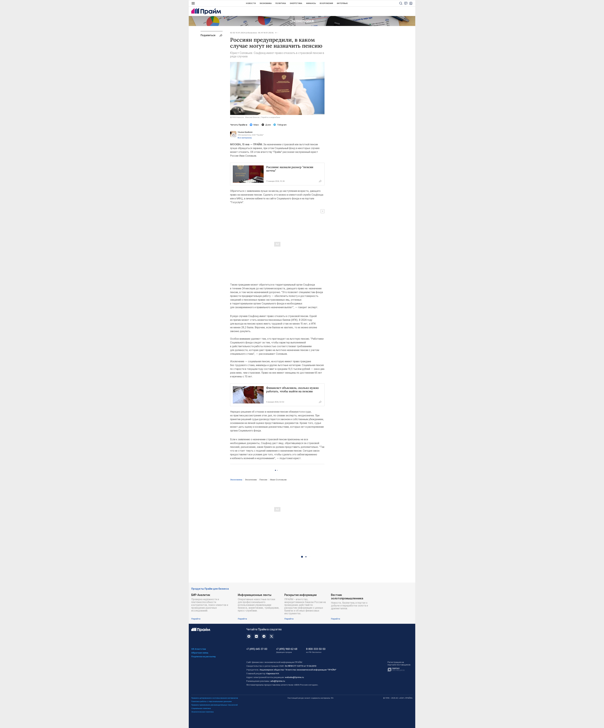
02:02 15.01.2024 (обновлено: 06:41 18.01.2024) (252, 33)
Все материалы (245, 138)
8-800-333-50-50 (315, 650)
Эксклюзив (251, 479)
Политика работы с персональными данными (211, 701)
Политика (280, 3)
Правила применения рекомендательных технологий (214, 705)
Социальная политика (201, 708)
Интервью (342, 3)
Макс (256, 124)
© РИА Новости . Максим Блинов (244, 117)
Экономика (266, 3)
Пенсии (263, 479)
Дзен (268, 124)
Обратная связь (199, 652)
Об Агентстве (198, 649)
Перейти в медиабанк (270, 117)
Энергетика (296, 3)
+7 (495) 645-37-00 (256, 649)
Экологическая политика (202, 712)
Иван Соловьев (278, 479)
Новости (251, 3)
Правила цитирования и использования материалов (214, 698)
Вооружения (326, 3)
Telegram (282, 124)
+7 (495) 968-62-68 (286, 650)
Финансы (311, 3)
